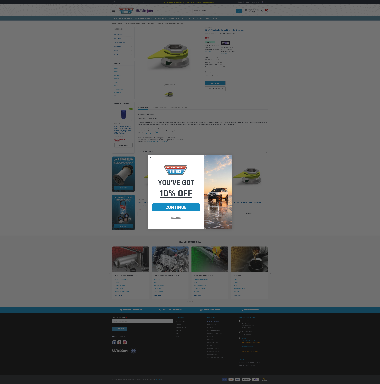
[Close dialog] (150, 157)
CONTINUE (176, 207)
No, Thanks (175, 218)
